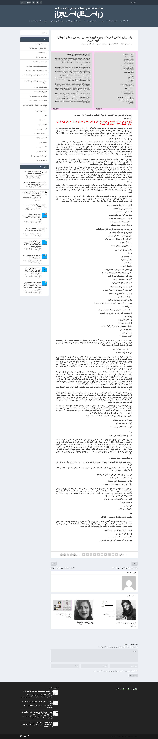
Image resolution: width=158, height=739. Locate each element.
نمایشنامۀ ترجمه (42, 147)
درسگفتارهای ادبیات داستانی (39, 96)
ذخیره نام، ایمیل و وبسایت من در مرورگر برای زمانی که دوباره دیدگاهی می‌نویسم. (114, 671)
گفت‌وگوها (44, 143)
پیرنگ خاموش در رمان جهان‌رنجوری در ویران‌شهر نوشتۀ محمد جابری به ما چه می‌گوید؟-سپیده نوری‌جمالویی (32, 243)
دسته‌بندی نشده (42, 111)
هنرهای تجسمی (42, 160)
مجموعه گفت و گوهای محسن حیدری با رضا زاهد (64, 615)
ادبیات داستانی (112, 21)
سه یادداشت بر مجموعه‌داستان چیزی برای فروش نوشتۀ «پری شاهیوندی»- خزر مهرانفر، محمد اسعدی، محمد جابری (33, 270)
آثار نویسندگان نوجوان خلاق (39, 48)
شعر (102, 21)
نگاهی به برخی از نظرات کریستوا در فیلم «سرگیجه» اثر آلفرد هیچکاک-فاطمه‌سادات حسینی (31, 193)
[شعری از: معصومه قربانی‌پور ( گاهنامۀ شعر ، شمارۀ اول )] (83, 610)
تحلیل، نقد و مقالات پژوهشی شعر (103, 44)
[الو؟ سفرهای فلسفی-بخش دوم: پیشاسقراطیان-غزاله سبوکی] (44, 172)
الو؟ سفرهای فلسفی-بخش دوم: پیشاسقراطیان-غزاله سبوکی (32, 172)
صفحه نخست (124, 21)
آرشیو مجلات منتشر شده (39, 21)
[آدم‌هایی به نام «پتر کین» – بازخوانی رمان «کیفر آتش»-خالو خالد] (44, 229)
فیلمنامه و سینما (91, 21)
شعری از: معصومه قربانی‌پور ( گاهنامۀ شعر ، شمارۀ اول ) (85, 623)
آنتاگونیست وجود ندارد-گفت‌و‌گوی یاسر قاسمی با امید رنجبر (32, 183)
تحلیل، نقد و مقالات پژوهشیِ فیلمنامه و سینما (34, 75)
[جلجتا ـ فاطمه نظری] (104, 605)
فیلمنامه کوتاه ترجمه (41, 129)
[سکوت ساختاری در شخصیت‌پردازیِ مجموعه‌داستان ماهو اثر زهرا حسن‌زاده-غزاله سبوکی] (44, 256)
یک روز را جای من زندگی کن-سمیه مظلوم (32, 205)
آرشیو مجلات (43, 53)
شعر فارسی (44, 125)
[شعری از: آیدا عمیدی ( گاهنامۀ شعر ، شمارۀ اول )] (126, 610)
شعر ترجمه (44, 120)
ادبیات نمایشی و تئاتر (74, 21)
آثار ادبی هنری (43, 44)
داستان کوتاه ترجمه (41, 87)
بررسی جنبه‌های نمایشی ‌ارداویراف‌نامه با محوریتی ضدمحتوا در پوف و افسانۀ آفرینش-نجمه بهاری (32, 216)
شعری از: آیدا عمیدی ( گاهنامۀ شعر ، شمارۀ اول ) (126, 623)
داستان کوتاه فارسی (41, 92)
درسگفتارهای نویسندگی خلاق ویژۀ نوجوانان (35, 105)
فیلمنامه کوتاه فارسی (41, 134)
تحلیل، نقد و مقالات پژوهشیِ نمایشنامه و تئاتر (36, 82)
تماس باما (133, 3)
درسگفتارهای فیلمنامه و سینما (39, 101)
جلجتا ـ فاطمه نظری (109, 614)
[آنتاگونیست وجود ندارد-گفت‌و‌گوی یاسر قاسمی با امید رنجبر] (44, 183)
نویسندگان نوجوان (57, 21)
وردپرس (110, 736)
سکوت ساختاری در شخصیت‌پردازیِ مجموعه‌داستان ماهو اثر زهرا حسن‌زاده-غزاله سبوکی (32, 257)
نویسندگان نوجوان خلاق (40, 156)
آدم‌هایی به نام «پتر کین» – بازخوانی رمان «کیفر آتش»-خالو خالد (32, 230)
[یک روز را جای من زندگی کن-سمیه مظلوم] (44, 206)
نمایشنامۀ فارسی (42, 152)
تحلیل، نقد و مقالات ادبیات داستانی (37, 66)
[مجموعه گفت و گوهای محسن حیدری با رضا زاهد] (62, 605)
